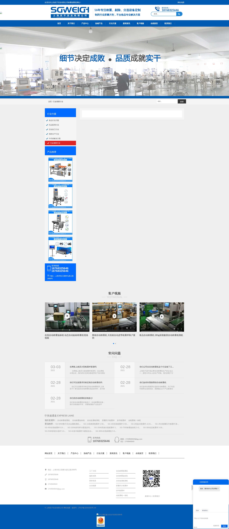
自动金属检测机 (93, 420)
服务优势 (92, 476)
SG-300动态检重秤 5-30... (153, 427)
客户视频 (140, 23)
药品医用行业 (54, 125)
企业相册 (92, 486)
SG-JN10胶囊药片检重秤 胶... (167, 424)
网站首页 (48, 453)
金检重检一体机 (134, 420)
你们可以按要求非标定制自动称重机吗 (86, 382)
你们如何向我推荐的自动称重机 (153, 382)
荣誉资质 (92, 481)
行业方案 (112, 23)
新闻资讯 (126, 23)
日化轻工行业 (54, 129)
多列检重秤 (121, 420)
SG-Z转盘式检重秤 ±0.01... (141, 424)
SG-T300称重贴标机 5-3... (130, 427)
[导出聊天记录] (226, 514)
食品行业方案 (54, 120)
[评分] (198, 515)
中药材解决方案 (55, 138)
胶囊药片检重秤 (108, 420)
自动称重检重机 (63, 420)
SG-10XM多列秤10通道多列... (79, 427)
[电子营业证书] (114, 521)
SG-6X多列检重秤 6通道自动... (80, 431)
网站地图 (181, 2)
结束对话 (216, 525)
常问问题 (114, 353)
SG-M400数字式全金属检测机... (68, 424)
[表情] (195, 514)
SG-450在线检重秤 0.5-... (55, 427)
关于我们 (71, 23)
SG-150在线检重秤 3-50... (118, 424)
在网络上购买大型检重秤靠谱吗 (83, 367)
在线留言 (154, 23)
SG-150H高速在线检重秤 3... (105, 427)
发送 (224, 526)
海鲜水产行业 (54, 134)
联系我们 (168, 23)
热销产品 (98, 23)
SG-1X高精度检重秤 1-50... (94, 424)
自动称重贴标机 (78, 420)
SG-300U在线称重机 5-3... (106, 431)
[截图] (204, 514)
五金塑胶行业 (55, 143)
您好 (197, 510)
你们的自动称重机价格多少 (81, 398)
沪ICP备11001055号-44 (87, 508)
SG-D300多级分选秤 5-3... (55, 431)
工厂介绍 (92, 471)
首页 (59, 23)
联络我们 (205, 510)
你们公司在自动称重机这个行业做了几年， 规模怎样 (157, 367)
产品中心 (85, 23)
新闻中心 (148, 496)
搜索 (182, 102)
